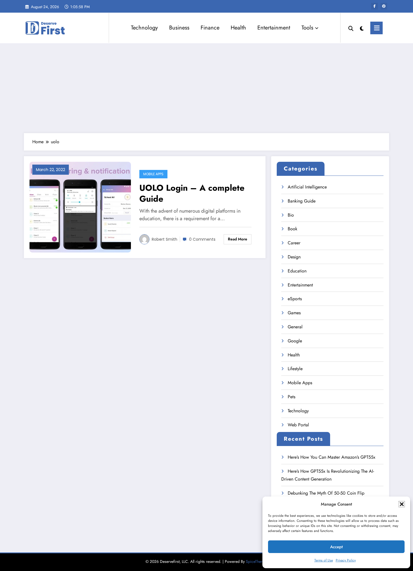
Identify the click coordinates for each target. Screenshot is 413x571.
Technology (144, 28)
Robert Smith (164, 239)
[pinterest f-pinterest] (383, 6)
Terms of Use (323, 560)
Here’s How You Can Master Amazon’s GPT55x (331, 457)
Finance (210, 28)
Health (238, 28)
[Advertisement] (206, 88)
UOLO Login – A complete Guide (191, 193)
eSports (295, 298)
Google (295, 341)
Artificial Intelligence (307, 187)
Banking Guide (302, 201)
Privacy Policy (346, 560)
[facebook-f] (374, 6)
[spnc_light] (362, 27)
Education (297, 271)
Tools (307, 28)
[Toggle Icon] (376, 28)
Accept (336, 547)
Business (179, 28)
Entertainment (273, 28)
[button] (402, 504)
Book (292, 229)
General (295, 327)
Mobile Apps (153, 174)
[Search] (351, 27)
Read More (237, 239)
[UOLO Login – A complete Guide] (80, 206)
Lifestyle (295, 368)
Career (294, 243)
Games (294, 313)
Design (294, 257)
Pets (291, 396)
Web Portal (298, 425)
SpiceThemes (257, 561)
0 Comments (202, 239)
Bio (291, 215)
